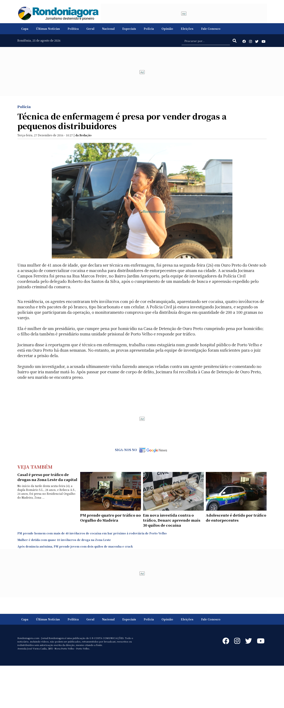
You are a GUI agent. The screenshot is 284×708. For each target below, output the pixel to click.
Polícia (149, 29)
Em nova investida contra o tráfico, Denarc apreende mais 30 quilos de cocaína (171, 520)
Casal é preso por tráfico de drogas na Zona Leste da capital (47, 477)
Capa (24, 29)
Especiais (129, 29)
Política (73, 29)
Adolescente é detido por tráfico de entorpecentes (236, 518)
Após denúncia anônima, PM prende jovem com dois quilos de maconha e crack (75, 546)
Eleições (187, 29)
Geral (90, 29)
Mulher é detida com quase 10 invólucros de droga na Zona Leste (64, 540)
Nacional (108, 29)
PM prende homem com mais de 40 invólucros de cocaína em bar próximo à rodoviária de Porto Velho (92, 533)
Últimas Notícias (48, 29)
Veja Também (35, 466)
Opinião (167, 29)
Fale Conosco (210, 29)
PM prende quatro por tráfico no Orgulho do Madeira (110, 518)
